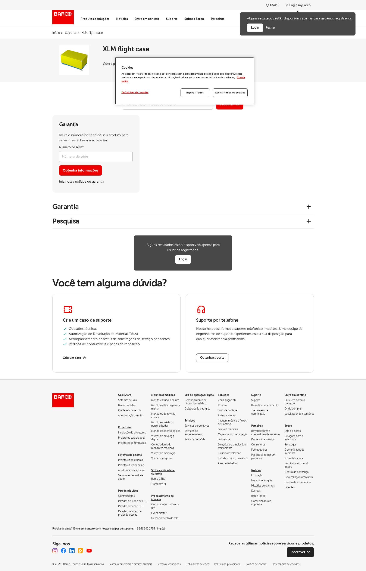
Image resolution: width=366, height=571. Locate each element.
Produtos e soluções (95, 19)
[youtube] (89, 550)
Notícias (122, 19)
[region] (184, 81)
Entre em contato (147, 19)
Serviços (190, 420)
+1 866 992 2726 (150, 528)
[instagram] (54, 550)
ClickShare (124, 394)
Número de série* (71, 147)
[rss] (80, 550)
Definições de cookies (135, 92)
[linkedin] (72, 550)
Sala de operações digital (199, 394)
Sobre (288, 425)
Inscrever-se (300, 552)
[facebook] (63, 550)
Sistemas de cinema (130, 454)
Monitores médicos (163, 394)
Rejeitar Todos (195, 92)
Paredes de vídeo (128, 490)
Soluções (223, 394)
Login (183, 259)
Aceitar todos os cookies (230, 92)
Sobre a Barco (194, 19)
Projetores (124, 427)
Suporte (172, 19)
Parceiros (217, 19)
